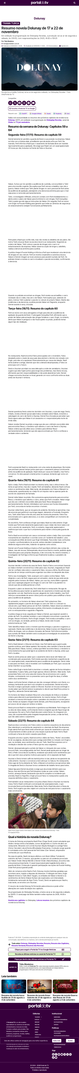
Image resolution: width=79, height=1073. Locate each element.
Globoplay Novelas (54, 120)
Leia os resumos (42, 900)
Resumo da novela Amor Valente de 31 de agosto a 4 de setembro (39, 997)
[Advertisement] (39, 10)
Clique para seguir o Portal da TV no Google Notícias (35, 950)
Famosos (37, 1027)
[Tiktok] (53, 1057)
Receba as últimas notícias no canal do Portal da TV (35, 954)
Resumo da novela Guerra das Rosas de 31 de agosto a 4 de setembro (65, 997)
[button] (74, 3)
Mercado (37, 1022)
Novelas (37, 1019)
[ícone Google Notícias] (63, 949)
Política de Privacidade (59, 1044)
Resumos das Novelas (35, 946)
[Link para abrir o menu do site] (5, 3)
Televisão (37, 1017)
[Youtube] (56, 1057)
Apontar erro (64, 46)
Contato (56, 1024)
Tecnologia (38, 1034)
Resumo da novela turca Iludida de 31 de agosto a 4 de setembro (13, 997)
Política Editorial (58, 1022)
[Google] (53, 1054)
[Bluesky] (62, 1054)
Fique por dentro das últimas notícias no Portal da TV (35, 959)
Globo (10, 122)
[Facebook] (59, 1054)
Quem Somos (57, 1017)
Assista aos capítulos (16, 900)
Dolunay (39, 18)
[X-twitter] (67, 1054)
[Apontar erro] (60, 46)
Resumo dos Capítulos (60, 943)
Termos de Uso (57, 1047)
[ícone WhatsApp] (63, 954)
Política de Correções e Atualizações (60, 1032)
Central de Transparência (60, 1019)
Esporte (37, 1037)
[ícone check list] (63, 959)
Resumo (47, 943)
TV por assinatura (23, 122)
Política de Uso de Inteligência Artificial (61, 1036)
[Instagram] (64, 1054)
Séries (36, 1032)
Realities (37, 1024)
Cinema (36, 1029)
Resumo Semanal (18, 946)
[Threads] (70, 1054)
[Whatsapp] (56, 1054)
